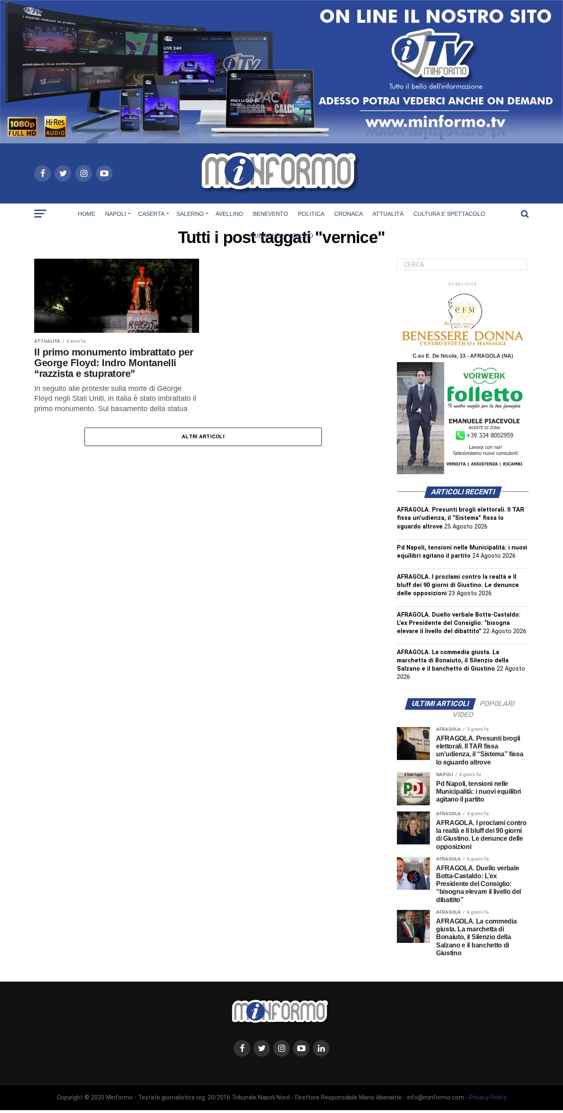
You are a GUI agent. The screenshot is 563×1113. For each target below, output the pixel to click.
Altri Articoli (203, 436)
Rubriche (265, 235)
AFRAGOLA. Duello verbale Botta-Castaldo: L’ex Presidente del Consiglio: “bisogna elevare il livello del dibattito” (459, 623)
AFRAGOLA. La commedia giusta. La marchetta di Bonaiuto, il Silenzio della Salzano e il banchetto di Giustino (453, 660)
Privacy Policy (488, 1097)
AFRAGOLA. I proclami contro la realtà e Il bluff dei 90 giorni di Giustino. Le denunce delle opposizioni (458, 585)
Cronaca (348, 213)
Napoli (115, 213)
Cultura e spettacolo (449, 213)
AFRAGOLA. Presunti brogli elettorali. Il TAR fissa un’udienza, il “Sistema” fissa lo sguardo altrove (460, 518)
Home (86, 213)
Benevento (270, 213)
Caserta (151, 213)
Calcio (302, 235)
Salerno (190, 213)
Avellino (229, 213)
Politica (311, 213)
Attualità (388, 213)
